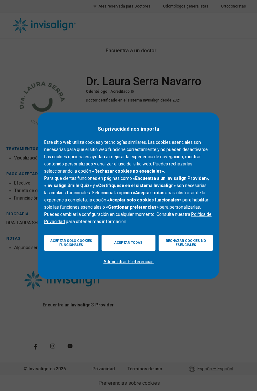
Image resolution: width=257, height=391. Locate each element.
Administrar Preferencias (128, 261)
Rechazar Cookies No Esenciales (186, 243)
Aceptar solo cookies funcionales (71, 243)
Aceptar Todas (128, 243)
